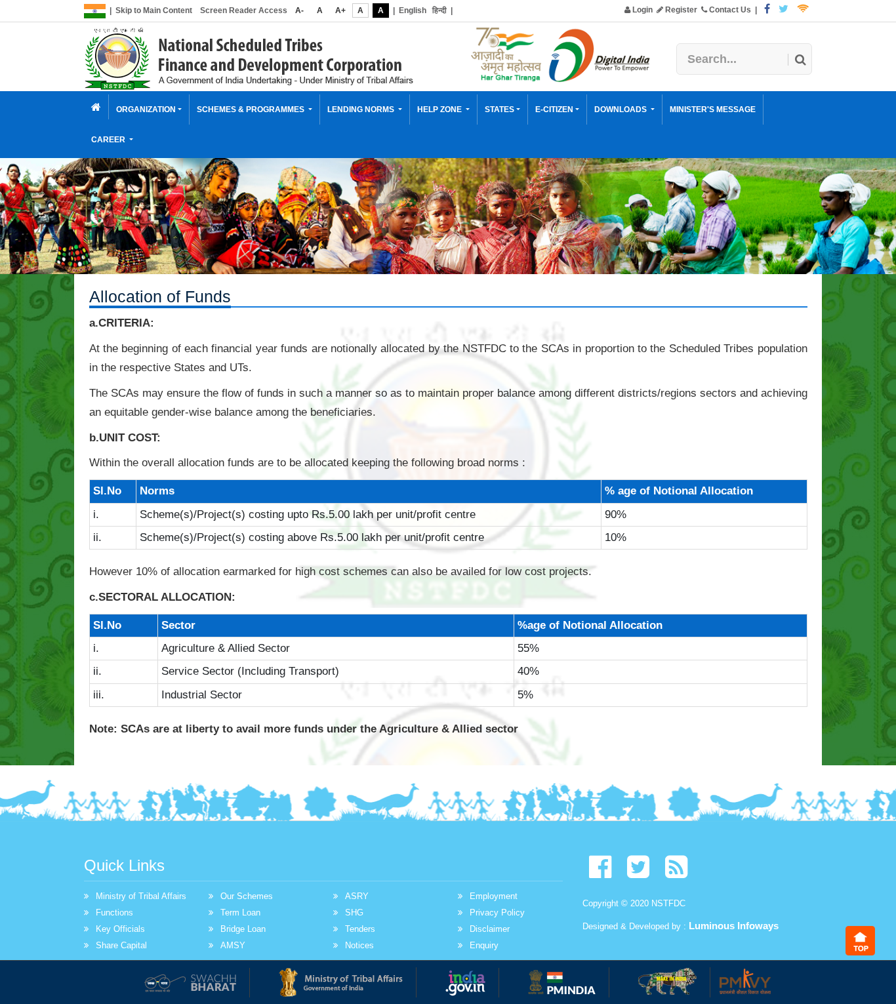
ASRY (357, 896)
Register (680, 9)
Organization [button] (146, 109)
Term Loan (240, 912)
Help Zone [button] (440, 109)
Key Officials (120, 929)
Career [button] (109, 139)
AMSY (232, 945)
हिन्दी (439, 10)
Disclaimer (490, 929)
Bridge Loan (243, 929)
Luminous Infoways (734, 925)
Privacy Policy (497, 912)
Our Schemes (246, 896)
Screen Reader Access (243, 10)
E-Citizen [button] (554, 109)
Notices (359, 945)
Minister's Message (713, 109)
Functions (114, 912)
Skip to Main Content (153, 10)
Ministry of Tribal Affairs (141, 896)
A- (299, 10)
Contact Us (729, 9)
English (412, 10)
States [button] (499, 109)
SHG (354, 912)
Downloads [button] (621, 109)
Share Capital (121, 945)
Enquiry (484, 945)
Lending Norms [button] (361, 109)
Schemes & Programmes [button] (251, 109)
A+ (340, 10)
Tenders (360, 929)
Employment (494, 896)
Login (641, 9)
